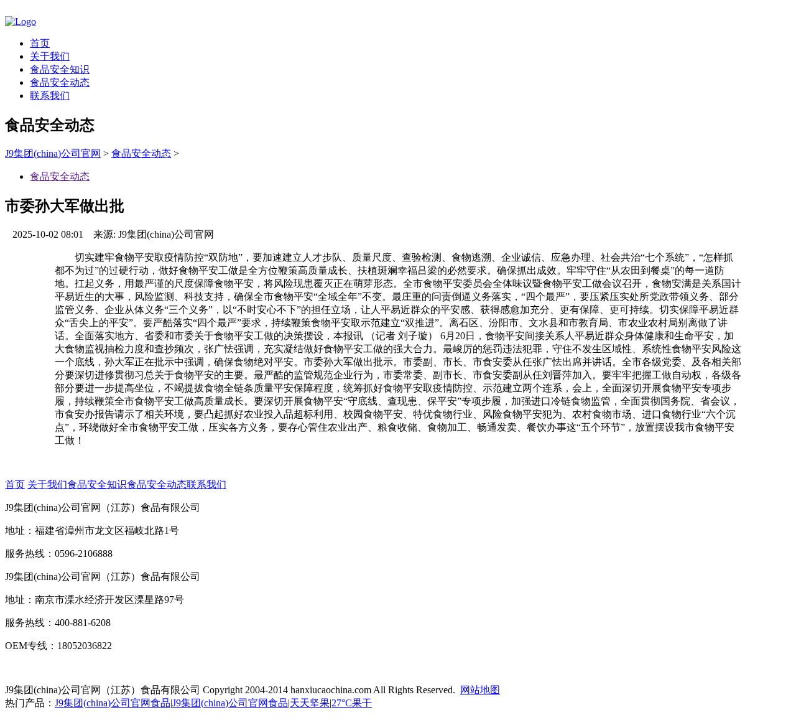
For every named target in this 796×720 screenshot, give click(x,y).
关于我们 (50, 56)
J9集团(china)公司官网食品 (112, 703)
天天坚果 (310, 703)
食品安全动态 (60, 82)
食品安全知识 (60, 69)
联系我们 (50, 95)
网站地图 (480, 690)
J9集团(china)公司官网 (53, 153)
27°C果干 (351, 703)
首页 (40, 43)
